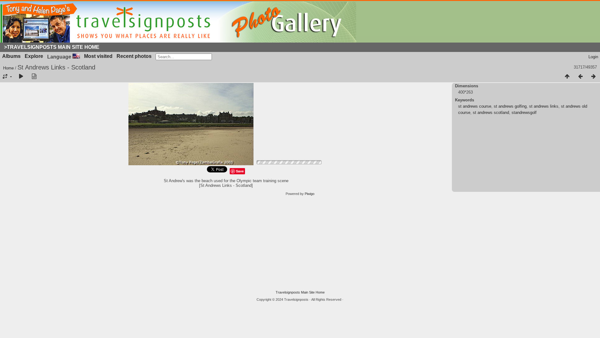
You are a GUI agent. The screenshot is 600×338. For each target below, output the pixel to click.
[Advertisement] (300, 243)
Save (240, 171)
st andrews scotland (491, 112)
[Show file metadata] (34, 77)
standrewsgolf (524, 112)
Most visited (98, 56)
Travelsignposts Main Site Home (300, 292)
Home (8, 68)
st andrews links (543, 106)
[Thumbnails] (567, 77)
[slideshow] (21, 77)
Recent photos (134, 56)
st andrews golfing (510, 106)
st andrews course (474, 106)
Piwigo (309, 194)
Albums (11, 56)
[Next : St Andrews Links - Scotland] (593, 77)
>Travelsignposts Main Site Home (51, 47)
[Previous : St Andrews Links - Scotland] (580, 77)
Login (593, 56)
